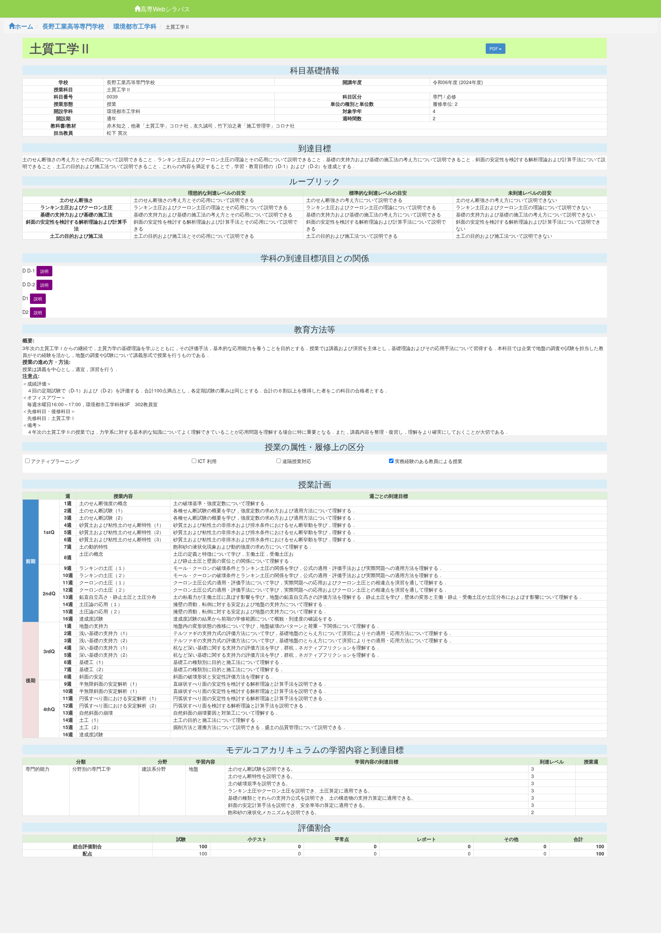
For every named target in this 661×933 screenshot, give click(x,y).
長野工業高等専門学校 (73, 26)
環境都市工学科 (135, 26)
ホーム (24, 26)
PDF (494, 48)
